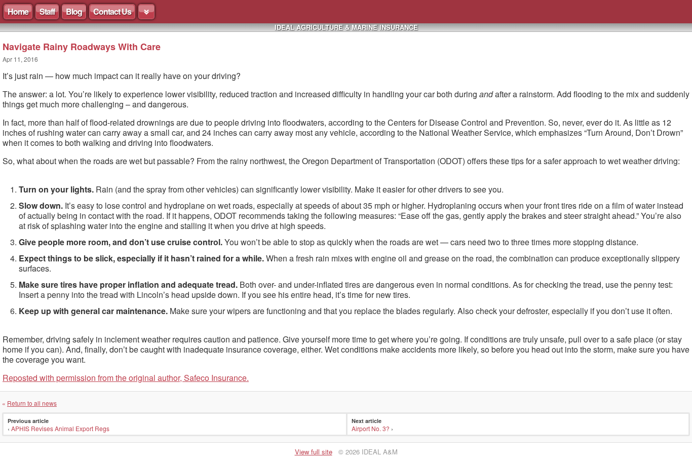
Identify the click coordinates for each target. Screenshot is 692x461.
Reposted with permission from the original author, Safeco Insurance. (126, 377)
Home (18, 11)
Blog (74, 11)
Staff (47, 11)
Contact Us (112, 11)
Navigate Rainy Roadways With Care (82, 46)
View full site (313, 451)
